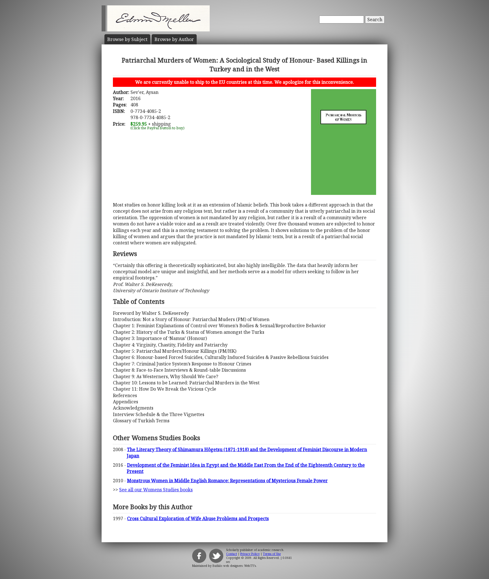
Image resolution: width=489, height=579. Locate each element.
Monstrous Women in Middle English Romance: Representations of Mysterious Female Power (227, 480)
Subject (127, 39)
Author (174, 39)
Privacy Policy (250, 554)
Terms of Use (272, 554)
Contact (231, 554)
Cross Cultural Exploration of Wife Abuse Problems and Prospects (198, 518)
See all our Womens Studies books (156, 490)
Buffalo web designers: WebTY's (234, 566)
